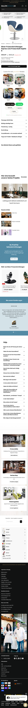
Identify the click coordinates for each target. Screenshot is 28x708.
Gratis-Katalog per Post (5, 595)
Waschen (21, 701)
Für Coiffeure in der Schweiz (6, 607)
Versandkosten (5, 57)
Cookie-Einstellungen (5, 672)
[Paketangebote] (14, 493)
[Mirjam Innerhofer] (6, 224)
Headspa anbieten (4, 586)
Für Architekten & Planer (6, 609)
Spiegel (12, 701)
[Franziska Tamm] (6, 232)
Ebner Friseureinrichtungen (17, 43)
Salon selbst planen (5, 580)
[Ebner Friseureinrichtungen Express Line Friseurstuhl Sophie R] (10, 159)
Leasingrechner (4, 597)
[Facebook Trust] (19, 695)
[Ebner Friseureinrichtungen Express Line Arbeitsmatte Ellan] (10, 281)
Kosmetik (7, 705)
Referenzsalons (4, 572)
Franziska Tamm (15, 230)
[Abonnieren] (21, 521)
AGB (2, 664)
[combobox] (14, 9)
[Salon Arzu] (6, 215)
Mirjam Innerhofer (16, 221)
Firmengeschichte (4, 611)
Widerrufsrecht (4, 670)
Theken (2, 703)
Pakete (18, 703)
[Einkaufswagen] (22, 6)
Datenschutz (3, 668)
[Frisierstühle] (14, 440)
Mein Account (3, 676)
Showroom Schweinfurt (5, 593)
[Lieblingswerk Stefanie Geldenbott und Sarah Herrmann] (14, 191)
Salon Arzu (14, 213)
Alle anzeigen (24, 177)
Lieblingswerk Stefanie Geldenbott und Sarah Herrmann (15, 202)
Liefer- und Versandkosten (6, 666)
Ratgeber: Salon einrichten (6, 582)
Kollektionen (8, 43)
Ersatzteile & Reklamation (6, 599)
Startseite (3, 43)
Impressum (3, 674)
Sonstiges (13, 703)
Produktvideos (4, 578)
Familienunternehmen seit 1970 (7, 605)
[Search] (25, 9)
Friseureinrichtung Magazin (6, 588)
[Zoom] (22, 38)
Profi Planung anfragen (5, 584)
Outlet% (22, 703)
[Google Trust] (8, 695)
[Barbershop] (14, 467)
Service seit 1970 (13, 705)
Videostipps (3, 576)
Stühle (16, 701)
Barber (2, 705)
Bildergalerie (3, 574)
